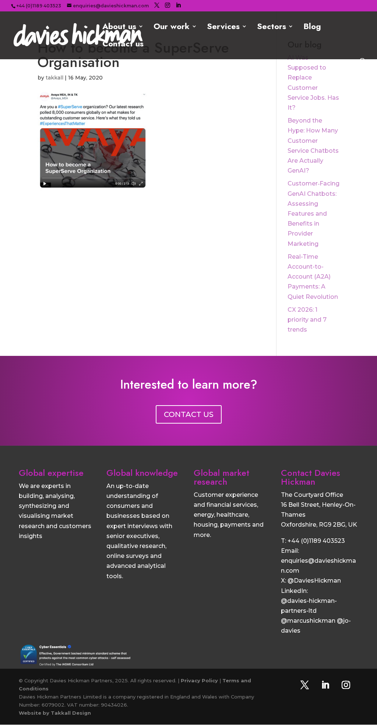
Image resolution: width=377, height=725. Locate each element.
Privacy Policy (199, 680)
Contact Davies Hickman (310, 477)
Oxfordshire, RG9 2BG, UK (319, 524)
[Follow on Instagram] (346, 684)
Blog (312, 28)
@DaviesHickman (314, 580)
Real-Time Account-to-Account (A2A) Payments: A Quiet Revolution (313, 276)
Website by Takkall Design (55, 713)
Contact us (123, 45)
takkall (54, 77)
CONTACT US (189, 414)
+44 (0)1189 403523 (316, 540)
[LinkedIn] (178, 5)
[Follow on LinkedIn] (325, 684)
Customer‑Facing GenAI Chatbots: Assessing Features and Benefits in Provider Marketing (313, 213)
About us (119, 28)
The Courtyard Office (312, 494)
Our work (172, 28)
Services (223, 28)
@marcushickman (308, 620)
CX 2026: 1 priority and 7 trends (307, 319)
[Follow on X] (304, 684)
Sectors (271, 28)
